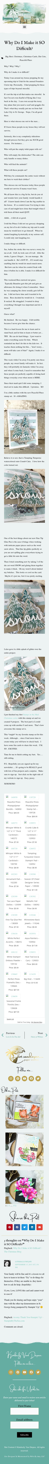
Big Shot (9, 56)
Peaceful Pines (26, 60)
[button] (24, 27)
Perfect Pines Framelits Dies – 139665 (14, 982)
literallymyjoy (23, 1261)
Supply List (10, 1019)
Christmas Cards (30, 56)
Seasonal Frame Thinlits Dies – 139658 (14, 1004)
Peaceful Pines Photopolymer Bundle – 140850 (13, 805)
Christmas (18, 56)
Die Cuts (42, 56)
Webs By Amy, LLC (37, 1456)
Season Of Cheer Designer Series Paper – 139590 (32, 882)
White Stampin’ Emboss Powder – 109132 (14, 960)
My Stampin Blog (36, 1022)
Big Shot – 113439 (32, 979)
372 (14, 1205)
